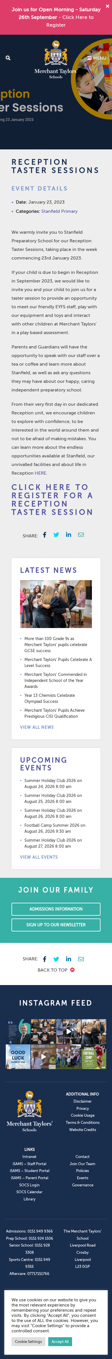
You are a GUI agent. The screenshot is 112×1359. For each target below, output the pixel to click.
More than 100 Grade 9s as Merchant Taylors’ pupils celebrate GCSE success (55, 645)
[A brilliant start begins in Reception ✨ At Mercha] (43, 1056)
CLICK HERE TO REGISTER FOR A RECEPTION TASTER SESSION (52, 499)
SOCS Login (29, 1185)
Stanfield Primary (59, 211)
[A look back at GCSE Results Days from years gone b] (68, 1056)
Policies (82, 1171)
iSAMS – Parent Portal (29, 1178)
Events (82, 1178)
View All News (37, 727)
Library (30, 1199)
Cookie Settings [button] (28, 1341)
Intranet (29, 1157)
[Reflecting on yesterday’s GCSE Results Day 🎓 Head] (18, 1031)
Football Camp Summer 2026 (51, 825)
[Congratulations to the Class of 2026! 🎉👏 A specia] (68, 1031)
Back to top (53, 970)
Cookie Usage (82, 1115)
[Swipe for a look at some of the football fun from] (94, 1056)
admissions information (56, 909)
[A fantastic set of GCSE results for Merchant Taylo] (94, 1031)
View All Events (39, 857)
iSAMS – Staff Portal (29, 1164)
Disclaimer (83, 1101)
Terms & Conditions (83, 1122)
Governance (82, 1185)
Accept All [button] (60, 1341)
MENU (99, 58)
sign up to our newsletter (56, 925)
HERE (40, 473)
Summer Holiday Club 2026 (50, 781)
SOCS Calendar (29, 1192)
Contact (83, 1157)
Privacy (82, 1108)
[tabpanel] (56, 92)
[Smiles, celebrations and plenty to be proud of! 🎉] (43, 1031)
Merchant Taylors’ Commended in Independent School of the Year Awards (55, 680)
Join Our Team (82, 1164)
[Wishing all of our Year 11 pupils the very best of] (18, 1056)
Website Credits (82, 1130)
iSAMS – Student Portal (29, 1171)
